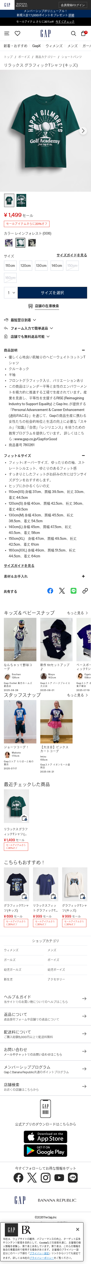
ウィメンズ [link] (54, 46)
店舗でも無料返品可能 (28, 337)
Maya (51, 674)
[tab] (45, 320)
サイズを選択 (52, 293)
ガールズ (10, 960)
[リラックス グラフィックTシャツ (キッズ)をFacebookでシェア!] (50, 591)
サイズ (9, 256)
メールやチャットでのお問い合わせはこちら (33, 1054)
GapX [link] (36, 46)
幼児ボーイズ (56, 970)
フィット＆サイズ (17, 456)
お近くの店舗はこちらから (21, 1090)
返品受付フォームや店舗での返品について (31, 1019)
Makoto (16, 753)
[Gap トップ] (45, 33)
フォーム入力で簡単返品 (29, 328)
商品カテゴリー (45, 57)
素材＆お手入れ (16, 576)
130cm (41, 266)
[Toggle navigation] (7, 33)
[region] (42, 1242)
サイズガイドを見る (72, 255)
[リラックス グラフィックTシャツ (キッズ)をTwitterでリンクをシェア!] (62, 591)
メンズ (52, 950)
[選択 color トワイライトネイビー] (9, 243)
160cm (10, 278)
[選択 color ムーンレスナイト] (32, 243)
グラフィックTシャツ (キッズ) (16, 908)
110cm (10, 266)
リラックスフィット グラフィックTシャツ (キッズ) (44, 908)
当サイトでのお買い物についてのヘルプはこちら (36, 1002)
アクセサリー (56, 979)
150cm (72, 266)
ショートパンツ (71, 57)
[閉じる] (77, 1229)
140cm (57, 266)
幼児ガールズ (12, 970)
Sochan (16, 674)
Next (83, 131)
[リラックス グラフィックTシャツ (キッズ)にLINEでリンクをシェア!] (73, 591)
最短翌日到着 (21, 320)
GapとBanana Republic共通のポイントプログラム (36, 1072)
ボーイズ (24, 57)
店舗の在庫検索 (47, 306)
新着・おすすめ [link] (15, 46)
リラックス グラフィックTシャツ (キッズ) (16, 832)
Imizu (43, 756)
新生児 (8, 979)
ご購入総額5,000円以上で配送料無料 (28, 1037)
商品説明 (10, 350)
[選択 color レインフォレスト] (20, 243)
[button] (73, 5)
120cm (26, 266)
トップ (8, 57)
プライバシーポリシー (42, 1258)
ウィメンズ (11, 950)
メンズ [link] (72, 46)
